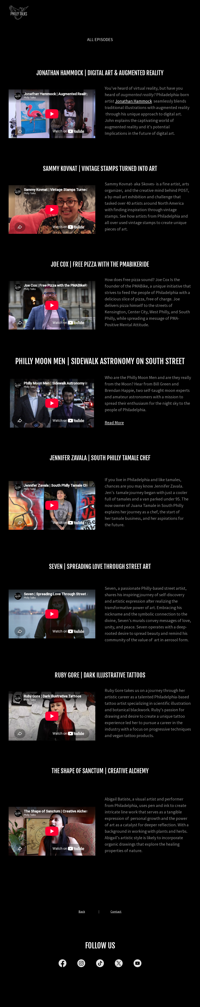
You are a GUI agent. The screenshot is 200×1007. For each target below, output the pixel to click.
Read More (114, 422)
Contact (116, 911)
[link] (18, 12)
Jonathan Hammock (133, 101)
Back (82, 911)
